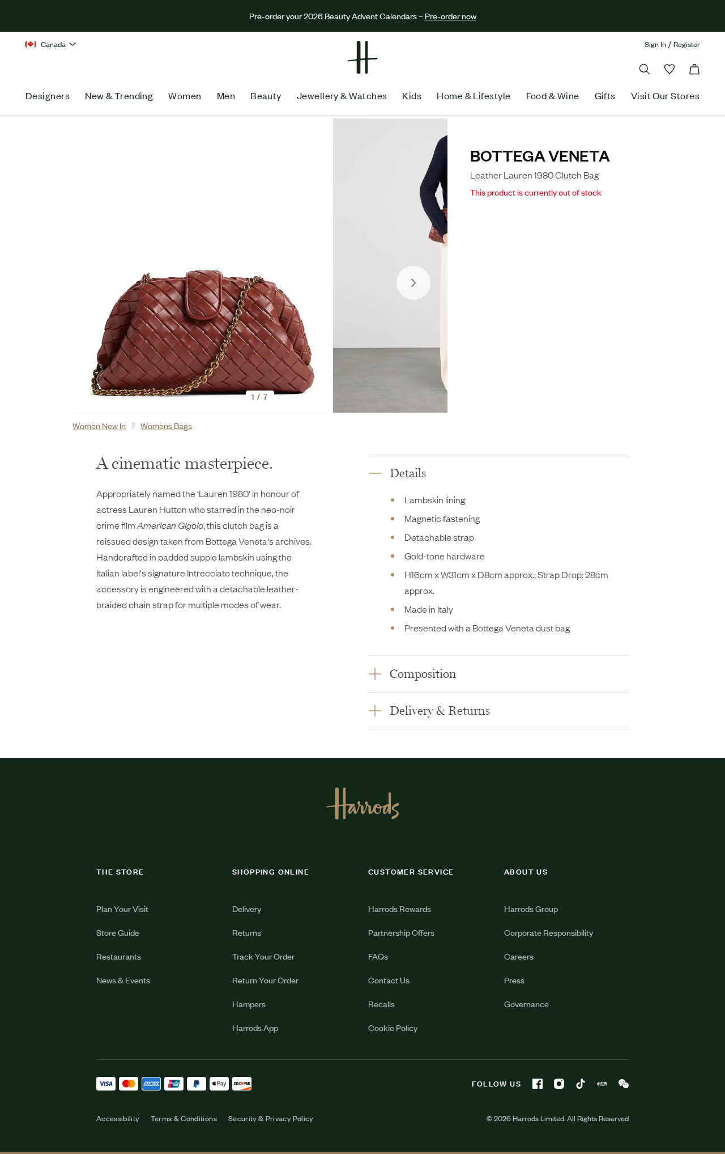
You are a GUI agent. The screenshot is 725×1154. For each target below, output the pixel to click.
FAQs (378, 956)
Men (226, 95)
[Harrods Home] (362, 57)
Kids (411, 95)
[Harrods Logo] (363, 803)
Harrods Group (531, 908)
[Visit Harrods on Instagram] (559, 1084)
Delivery (246, 908)
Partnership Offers (401, 932)
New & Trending (119, 95)
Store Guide (117, 932)
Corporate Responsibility (548, 932)
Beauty (266, 95)
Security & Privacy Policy (270, 1118)
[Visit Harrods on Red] (602, 1084)
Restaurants (118, 956)
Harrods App (255, 1027)
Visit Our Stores (665, 95)
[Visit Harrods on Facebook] (537, 1084)
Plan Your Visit (122, 908)
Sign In (655, 44)
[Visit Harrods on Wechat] (624, 1084)
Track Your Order (263, 956)
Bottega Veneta (540, 155)
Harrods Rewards (399, 908)
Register (686, 44)
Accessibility (117, 1118)
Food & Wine (552, 95)
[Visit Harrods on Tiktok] (580, 1084)
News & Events (123, 980)
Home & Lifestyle (473, 95)
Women (184, 95)
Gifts (605, 95)
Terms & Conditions (184, 1118)
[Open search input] (644, 69)
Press (514, 980)
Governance (526, 1003)
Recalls (381, 1003)
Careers (519, 956)
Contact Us (389, 980)
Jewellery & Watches (342, 95)
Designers (47, 95)
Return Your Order (265, 980)
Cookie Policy (392, 1027)
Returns (246, 932)
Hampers (249, 1003)
